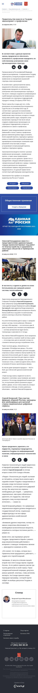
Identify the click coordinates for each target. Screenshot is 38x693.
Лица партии (24, 630)
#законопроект (12, 188)
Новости (24, 9)
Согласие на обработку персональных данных (19, 677)
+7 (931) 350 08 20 (19, 645)
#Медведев (25, 183)
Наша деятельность (14, 9)
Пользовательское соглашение (19, 672)
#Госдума (13, 183)
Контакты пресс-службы (11, 638)
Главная (4, 9)
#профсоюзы (27, 188)
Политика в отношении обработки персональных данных (19, 675)
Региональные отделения (8, 634)
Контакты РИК (25, 633)
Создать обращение (19, 207)
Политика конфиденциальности (19, 674)
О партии (6, 630)
